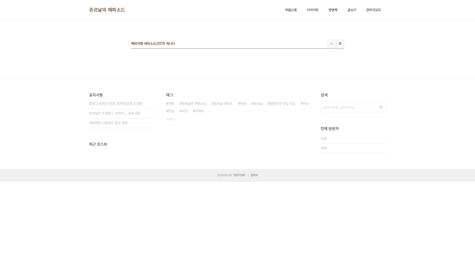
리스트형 (340, 43)
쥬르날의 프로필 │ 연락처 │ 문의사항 (114, 113)
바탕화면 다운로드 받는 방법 (108, 123)
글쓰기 (351, 10)
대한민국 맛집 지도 (282, 104)
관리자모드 (373, 10)
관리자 (254, 175)
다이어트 (313, 10)
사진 (185, 111)
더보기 (170, 119)
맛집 (171, 111)
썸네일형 (331, 43)
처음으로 (291, 10)
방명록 (333, 10)
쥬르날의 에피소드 (107, 10)
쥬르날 (257, 104)
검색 (381, 107)
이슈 (306, 104)
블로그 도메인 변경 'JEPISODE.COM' (115, 104)
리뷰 (243, 104)
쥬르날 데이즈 (223, 104)
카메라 (199, 111)
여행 (171, 104)
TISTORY (239, 175)
